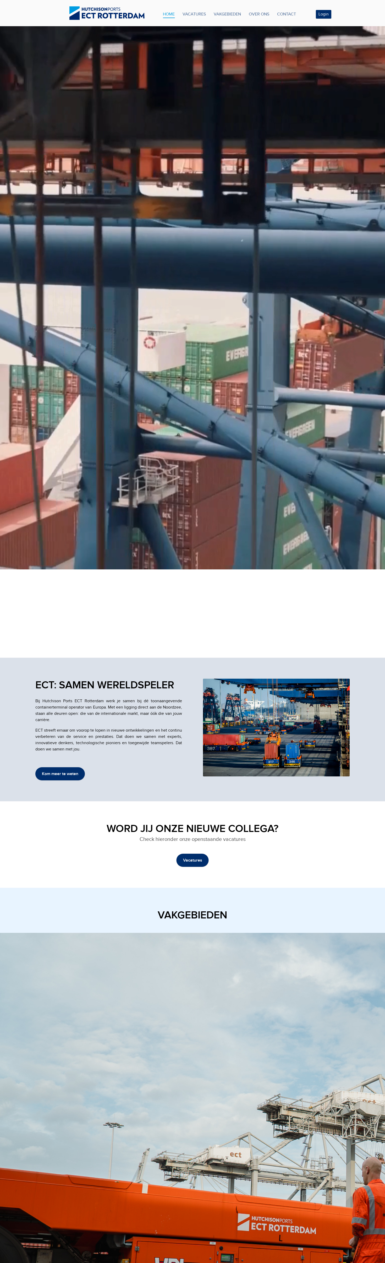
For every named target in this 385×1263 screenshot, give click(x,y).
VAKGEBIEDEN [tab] (227, 14)
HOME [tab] (169, 14)
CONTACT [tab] (286, 14)
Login (323, 14)
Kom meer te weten (60, 773)
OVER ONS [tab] (259, 14)
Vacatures (192, 860)
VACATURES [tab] (194, 14)
